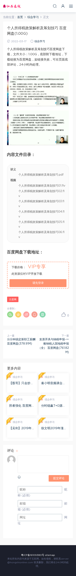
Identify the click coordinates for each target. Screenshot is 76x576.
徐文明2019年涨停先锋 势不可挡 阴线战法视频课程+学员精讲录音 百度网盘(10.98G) (54, 428)
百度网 (12, 299)
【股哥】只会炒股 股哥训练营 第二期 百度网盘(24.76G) (21, 383)
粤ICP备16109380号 (32, 555)
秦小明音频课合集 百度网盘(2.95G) (53, 383)
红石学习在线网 (11, 6)
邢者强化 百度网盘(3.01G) (21, 406)
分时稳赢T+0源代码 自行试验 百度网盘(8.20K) (53, 406)
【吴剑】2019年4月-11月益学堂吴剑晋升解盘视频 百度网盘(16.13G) (21, 428)
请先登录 (38, 283)
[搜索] (55, 6)
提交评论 (58, 478)
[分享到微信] (10, 314)
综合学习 (39, 41)
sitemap (50, 555)
